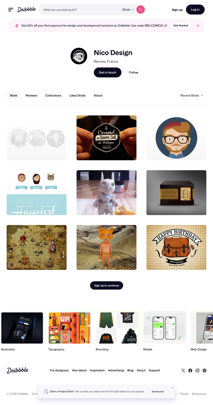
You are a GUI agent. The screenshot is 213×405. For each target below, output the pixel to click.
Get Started (180, 25)
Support (154, 370)
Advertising (116, 370)
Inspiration (97, 370)
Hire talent (79, 370)
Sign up (177, 9)
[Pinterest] (204, 370)
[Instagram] (197, 370)
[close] (198, 25)
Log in (195, 9)
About (141, 370)
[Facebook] (190, 370)
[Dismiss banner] (173, 387)
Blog (130, 370)
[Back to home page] (26, 9)
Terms (35, 393)
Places (184, 393)
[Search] (140, 9)
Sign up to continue (106, 285)
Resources (199, 393)
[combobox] (79, 9)
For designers (59, 370)
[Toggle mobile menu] (11, 10)
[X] (183, 370)
